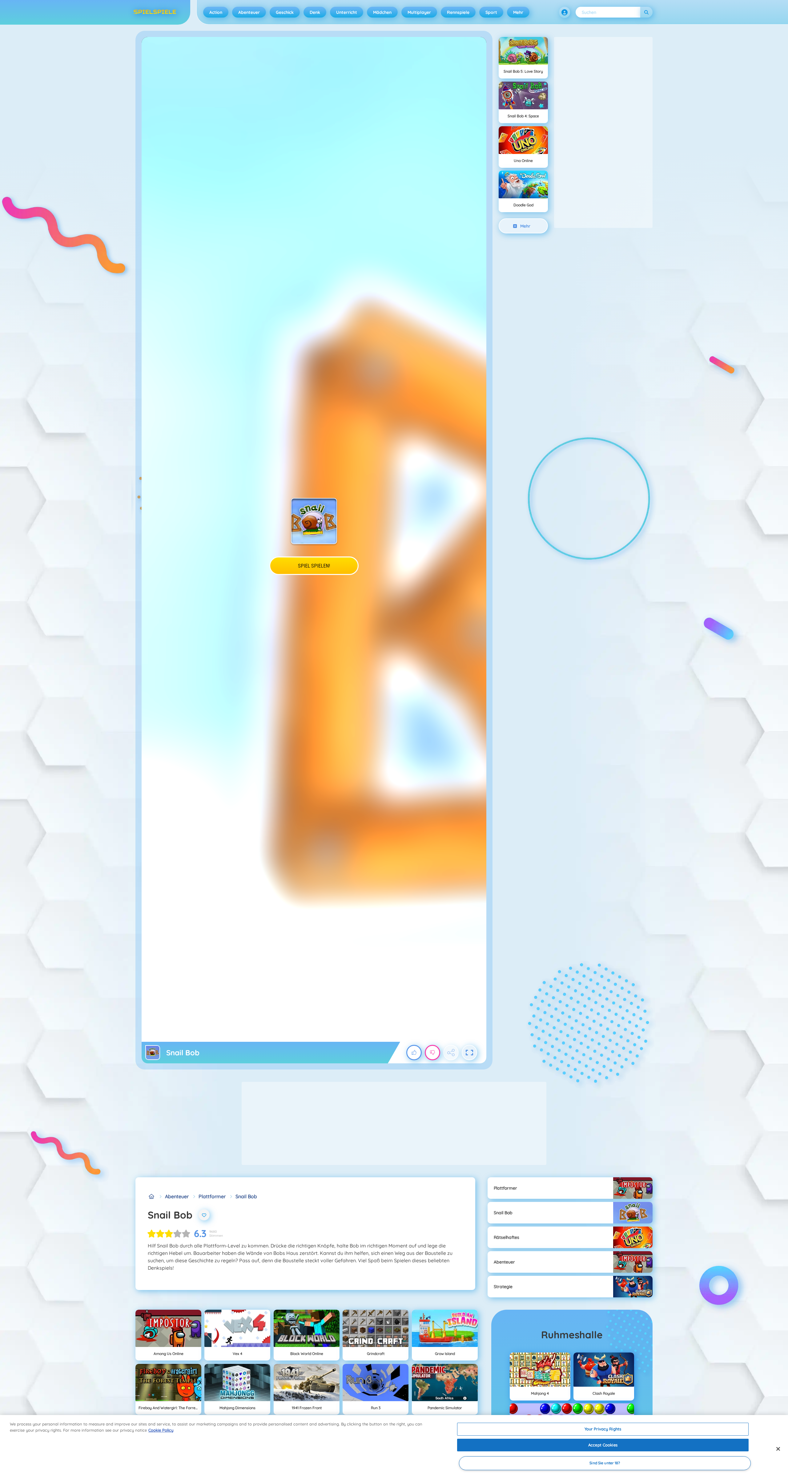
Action (215, 12)
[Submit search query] (646, 12)
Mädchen (382, 12)
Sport (491, 12)
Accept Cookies (602, 1444)
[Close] (778, 1449)
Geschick (285, 12)
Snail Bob (246, 1196)
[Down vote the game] (432, 1052)
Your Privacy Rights (603, 1428)
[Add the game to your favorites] (204, 1214)
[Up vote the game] (414, 1052)
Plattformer (212, 1196)
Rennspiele (458, 12)
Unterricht (346, 12)
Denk (315, 12)
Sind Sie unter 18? (604, 1463)
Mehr (518, 12)
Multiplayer (419, 12)
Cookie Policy (160, 1430)
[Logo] (155, 12)
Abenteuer (249, 12)
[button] (564, 12)
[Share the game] (451, 1052)
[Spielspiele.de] (151, 1196)
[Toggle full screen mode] (469, 1052)
